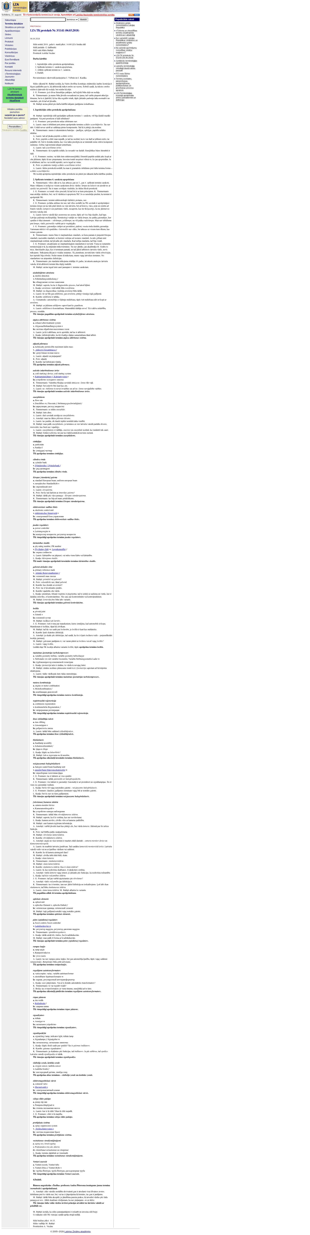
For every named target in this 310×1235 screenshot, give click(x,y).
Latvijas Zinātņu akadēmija (77, 1231)
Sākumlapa (10, 20)
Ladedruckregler (43, 925)
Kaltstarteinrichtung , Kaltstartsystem (51, 376)
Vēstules (9, 45)
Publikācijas (11, 49)
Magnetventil (41, 1086)
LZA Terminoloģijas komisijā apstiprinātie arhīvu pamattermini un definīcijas (126, 96)
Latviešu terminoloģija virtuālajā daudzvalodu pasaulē (125, 68)
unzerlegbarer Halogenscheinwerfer (50, 769)
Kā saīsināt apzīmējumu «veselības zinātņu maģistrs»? (126, 50)
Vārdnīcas (10, 56)
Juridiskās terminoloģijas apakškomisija (126, 62)
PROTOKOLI (35, 26)
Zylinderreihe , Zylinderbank (47, 465)
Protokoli (9, 41)
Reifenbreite (40, 1003)
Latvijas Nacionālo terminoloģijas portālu (95, 15)
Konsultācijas (11, 52)
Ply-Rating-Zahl (42, 549)
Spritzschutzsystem (44, 1128)
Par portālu (10, 63)
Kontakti (9, 67)
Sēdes (8, 34)
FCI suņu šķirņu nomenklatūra (123, 74)
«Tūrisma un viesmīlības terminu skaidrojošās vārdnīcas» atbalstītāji (126, 32)
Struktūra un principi (14, 27)
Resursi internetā (13, 70)
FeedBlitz (23, 130)
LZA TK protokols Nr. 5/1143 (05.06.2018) (125, 56)
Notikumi (9, 83)
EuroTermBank (12, 59)
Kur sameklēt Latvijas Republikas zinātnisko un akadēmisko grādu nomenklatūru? (127, 41)
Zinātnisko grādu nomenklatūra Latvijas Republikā (125, 25)
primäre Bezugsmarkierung (47, 572)
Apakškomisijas (12, 31)
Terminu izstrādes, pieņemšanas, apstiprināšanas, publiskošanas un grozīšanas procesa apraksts (124, 84)
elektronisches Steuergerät (46, 513)
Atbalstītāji (10, 80)
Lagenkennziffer (59, 549)
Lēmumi (9, 38)
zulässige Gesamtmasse (46, 349)
